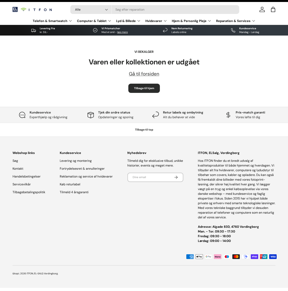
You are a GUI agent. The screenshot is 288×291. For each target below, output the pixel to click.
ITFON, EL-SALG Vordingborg (42, 273)
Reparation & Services (233, 21)
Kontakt (18, 169)
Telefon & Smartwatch (50, 21)
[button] (273, 9)
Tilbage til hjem (144, 88)
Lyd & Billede (126, 21)
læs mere (122, 32)
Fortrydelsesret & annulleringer (82, 169)
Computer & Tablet (92, 21)
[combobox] (154, 9)
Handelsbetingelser (27, 176)
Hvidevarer (153, 21)
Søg (15, 161)
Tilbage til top (144, 129)
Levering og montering (76, 161)
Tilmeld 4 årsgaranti (74, 192)
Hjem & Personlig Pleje (189, 21)
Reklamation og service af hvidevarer (86, 176)
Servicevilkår (22, 184)
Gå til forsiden (144, 74)
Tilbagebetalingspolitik (29, 192)
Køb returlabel (70, 184)
